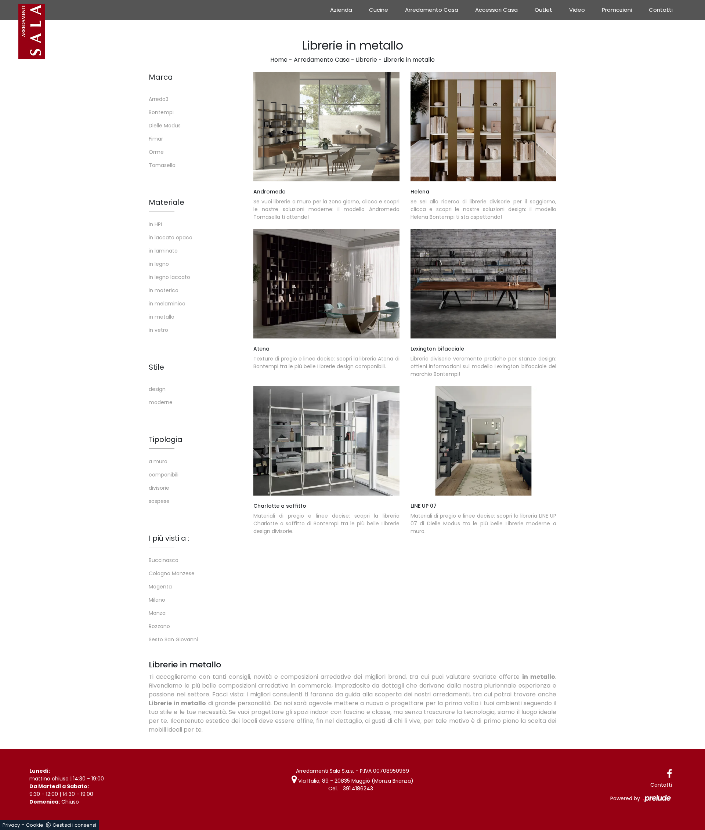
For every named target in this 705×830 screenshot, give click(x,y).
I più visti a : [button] (169, 538)
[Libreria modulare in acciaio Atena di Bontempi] (326, 283)
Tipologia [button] (165, 439)
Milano (157, 600)
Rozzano (159, 626)
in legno (159, 264)
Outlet (543, 10)
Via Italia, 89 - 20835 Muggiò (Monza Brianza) (355, 780)
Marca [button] (161, 77)
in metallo (161, 316)
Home (279, 59)
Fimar (156, 138)
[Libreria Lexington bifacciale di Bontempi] (484, 283)
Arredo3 (159, 99)
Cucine (378, 10)
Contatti (661, 10)
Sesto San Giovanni (173, 639)
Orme (156, 152)
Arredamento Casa (431, 10)
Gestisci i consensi (74, 825)
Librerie (366, 59)
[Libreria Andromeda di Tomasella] (326, 126)
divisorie (159, 488)
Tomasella (162, 165)
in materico (163, 290)
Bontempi (161, 112)
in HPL (156, 224)
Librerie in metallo (409, 59)
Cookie (34, 825)
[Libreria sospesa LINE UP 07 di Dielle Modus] (484, 441)
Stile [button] (156, 367)
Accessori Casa (496, 10)
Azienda (341, 10)
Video (577, 10)
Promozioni (617, 10)
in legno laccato (169, 277)
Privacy (11, 825)
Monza (157, 613)
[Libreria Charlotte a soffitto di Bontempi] (326, 441)
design (157, 389)
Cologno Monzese (172, 573)
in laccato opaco (170, 237)
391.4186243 (358, 788)
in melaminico (167, 303)
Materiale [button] (166, 202)
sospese (159, 501)
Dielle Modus (165, 125)
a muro (158, 461)
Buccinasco (163, 560)
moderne (161, 402)
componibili (163, 474)
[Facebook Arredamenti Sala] (669, 774)
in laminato (163, 250)
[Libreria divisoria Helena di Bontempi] (484, 126)
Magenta (160, 586)
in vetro (158, 330)
